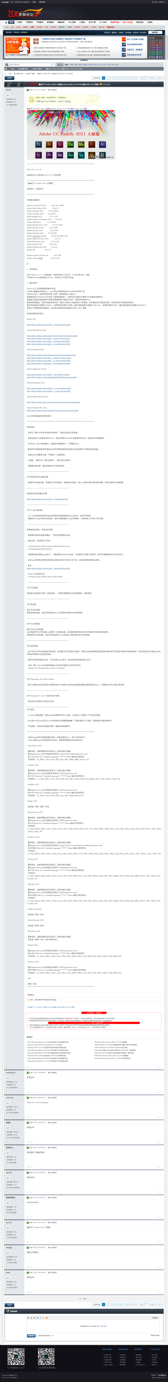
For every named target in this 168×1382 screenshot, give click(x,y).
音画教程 (77, 27)
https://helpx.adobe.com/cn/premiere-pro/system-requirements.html (52, 410)
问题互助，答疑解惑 (135, 50)
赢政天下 (32, 1007)
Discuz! (11, 1375)
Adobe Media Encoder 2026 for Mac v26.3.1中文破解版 (111, 1056)
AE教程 (138, 1362)
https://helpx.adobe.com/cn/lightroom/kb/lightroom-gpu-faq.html (52, 377)
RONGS (8, 90)
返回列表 (97, 78)
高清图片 (40, 27)
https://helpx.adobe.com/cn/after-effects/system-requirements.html (52, 336)
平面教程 (29, 22)
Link (37, 1318)
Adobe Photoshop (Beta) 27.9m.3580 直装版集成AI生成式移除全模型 (49, 1053)
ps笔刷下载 (107, 1355)
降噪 (80, 64)
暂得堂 (8, 1122)
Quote (40, 1318)
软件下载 (92, 22)
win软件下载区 (37, 69)
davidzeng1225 (10, 1072)
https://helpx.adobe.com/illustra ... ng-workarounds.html (48, 363)
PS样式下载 (107, 1357)
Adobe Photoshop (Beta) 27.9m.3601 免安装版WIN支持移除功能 (48, 1058)
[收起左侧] (23, 83)
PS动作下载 (107, 1362)
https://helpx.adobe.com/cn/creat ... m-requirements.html (48, 325)
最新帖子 (115, 32)
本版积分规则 (155, 1335)
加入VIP (101, 27)
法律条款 (155, 1362)
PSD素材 (123, 1355)
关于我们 (155, 1355)
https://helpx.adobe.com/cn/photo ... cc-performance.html (49, 388)
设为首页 (155, 2)
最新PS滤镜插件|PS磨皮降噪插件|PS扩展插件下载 (50, 48)
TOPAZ (108, 64)
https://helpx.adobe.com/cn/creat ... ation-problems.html (48, 568)
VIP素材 (93, 27)
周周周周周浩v (11, 1197)
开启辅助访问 (165, 2)
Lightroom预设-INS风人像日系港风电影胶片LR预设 (93, 51)
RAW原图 (72, 22)
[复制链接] (107, 84)
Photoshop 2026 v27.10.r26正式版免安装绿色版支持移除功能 (47, 1047)
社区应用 (107, 32)
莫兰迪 (90, 64)
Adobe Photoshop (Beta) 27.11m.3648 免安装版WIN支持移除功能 (48, 1042)
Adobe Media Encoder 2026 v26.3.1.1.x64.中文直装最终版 (112, 1058)
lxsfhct (8, 1272)
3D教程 (150, 22)
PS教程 (69, 27)
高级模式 (155, 1318)
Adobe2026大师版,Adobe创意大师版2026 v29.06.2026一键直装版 (115, 1050)
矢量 (12, 27)
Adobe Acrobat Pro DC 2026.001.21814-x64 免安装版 (111, 1047)
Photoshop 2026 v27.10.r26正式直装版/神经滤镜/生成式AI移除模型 (116, 1045)
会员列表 (136, 32)
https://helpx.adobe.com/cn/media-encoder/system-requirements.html (53, 402)
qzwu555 (9, 1222)
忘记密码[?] (24, 32)
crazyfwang (9, 1097)
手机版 (153, 1375)
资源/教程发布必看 (134, 55)
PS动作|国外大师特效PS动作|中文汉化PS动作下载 (50, 55)
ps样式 (25, 27)
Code (43, 1318)
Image (34, 1318)
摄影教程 (61, 22)
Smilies (47, 1318)
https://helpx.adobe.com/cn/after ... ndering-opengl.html (48, 341)
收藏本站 (162, 2)
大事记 (154, 1360)
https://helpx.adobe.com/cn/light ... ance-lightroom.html (48, 374)
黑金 (95, 64)
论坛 (11, 22)
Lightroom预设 (108, 1365)
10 (135, 78)
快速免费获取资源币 (135, 44)
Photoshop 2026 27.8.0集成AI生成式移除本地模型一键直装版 (114, 1053)
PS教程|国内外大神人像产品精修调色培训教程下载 (93, 55)
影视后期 (139, 22)
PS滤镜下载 (107, 1360)
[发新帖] (9, 78)
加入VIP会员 (128, 22)
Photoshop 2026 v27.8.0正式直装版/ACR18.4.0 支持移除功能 (47, 1056)
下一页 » (84, 1299)
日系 (103, 64)
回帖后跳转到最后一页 (45, 1335)
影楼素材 (50, 22)
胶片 (117, 64)
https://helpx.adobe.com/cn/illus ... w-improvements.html (49, 361)
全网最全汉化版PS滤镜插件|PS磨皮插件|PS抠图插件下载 (63, 39)
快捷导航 (155, 32)
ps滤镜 (32, 27)
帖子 (52, 64)
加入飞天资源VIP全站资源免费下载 (17, 55)
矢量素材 (123, 1360)
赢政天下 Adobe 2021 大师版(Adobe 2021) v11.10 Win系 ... (64, 69)
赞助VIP (154, 1365)
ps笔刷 (18, 27)
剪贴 (46, 27)
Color (31, 1318)
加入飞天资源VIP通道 (135, 39)
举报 (159, 1067)
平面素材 (40, 22)
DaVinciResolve (140, 1365)
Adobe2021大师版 (41, 1007)
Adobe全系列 (61, 1007)
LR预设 (82, 22)
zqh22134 (9, 1172)
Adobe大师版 (70, 1007)
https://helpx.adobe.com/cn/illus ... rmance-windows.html (49, 358)
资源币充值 (115, 22)
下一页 (158, 78)
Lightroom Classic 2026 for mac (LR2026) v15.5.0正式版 (45, 1045)
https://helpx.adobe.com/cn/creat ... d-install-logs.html (47, 499)
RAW (41, 258)
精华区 (121, 32)
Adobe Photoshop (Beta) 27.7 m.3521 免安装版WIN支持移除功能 (48, 1061)
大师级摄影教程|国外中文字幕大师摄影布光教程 (92, 48)
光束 (113, 64)
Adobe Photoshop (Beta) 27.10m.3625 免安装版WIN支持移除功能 (48, 1050)
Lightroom (36, 236)
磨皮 (76, 64)
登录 (34, 2)
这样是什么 (9, 1147)
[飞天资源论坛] (26, 18)
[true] (60, 65)
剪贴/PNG (123, 1357)
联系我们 (155, 1357)
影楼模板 (123, 1365)
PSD (6, 27)
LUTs (99, 64)
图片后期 (139, 1357)
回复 (54, 1000)
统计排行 (143, 32)
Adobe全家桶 (52, 1007)
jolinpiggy (9, 1247)
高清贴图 (123, 1362)
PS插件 (19, 22)
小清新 (71, 64)
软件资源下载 (23, 69)
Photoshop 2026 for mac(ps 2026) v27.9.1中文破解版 (111, 1042)
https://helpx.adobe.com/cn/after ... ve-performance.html (48, 344)
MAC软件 (103, 22)
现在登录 (9, 32)
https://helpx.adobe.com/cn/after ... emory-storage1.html (48, 338)
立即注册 (42, 2)
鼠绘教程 (86, 27)
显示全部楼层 (52, 90)
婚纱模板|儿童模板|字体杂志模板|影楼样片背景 (49, 51)
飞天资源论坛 (6, 69)
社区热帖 (128, 32)
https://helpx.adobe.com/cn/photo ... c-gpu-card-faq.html (48, 391)
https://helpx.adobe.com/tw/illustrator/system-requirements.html (51, 355)
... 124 (140, 78)
